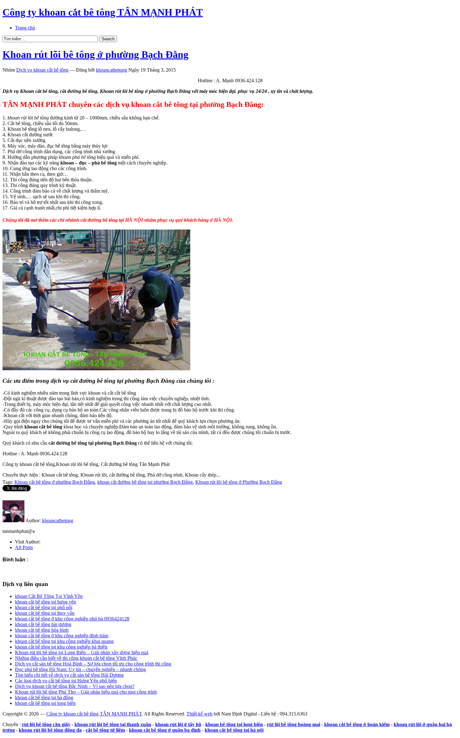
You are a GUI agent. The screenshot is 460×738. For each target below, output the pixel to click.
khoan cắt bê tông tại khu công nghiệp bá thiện (61, 647)
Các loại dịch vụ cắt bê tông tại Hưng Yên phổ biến (66, 680)
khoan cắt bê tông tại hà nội (234, 730)
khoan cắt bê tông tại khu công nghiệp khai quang (64, 641)
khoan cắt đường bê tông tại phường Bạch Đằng (145, 482)
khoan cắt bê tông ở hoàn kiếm (357, 724)
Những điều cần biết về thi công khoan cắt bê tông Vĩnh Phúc (76, 658)
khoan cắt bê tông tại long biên (45, 703)
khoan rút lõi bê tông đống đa (50, 730)
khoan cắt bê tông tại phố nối (43, 607)
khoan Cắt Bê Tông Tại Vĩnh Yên (49, 596)
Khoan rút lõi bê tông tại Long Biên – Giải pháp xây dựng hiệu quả (81, 652)
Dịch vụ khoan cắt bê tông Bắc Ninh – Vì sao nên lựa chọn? (75, 686)
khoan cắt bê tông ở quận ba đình (165, 730)
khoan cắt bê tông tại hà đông (44, 697)
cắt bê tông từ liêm (105, 730)
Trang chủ (25, 27)
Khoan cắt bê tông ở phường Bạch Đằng (54, 482)
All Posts (24, 547)
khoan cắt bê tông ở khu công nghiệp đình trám (61, 635)
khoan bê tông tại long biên (234, 724)
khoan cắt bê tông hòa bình (42, 630)
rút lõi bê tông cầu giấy (46, 724)
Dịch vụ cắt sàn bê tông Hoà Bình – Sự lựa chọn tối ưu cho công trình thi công (93, 663)
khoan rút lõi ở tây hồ (178, 724)
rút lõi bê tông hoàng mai (293, 724)
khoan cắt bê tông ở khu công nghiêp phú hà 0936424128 (72, 618)
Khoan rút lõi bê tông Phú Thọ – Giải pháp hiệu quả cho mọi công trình (86, 692)
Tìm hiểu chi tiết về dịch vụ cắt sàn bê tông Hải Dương (69, 675)
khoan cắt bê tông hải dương (43, 624)
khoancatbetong (111, 70)
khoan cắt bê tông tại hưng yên (45, 601)
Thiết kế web (199, 713)
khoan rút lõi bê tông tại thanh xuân (112, 724)
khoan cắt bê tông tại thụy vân (44, 613)
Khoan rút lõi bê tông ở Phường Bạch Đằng (238, 482)
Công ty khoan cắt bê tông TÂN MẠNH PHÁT (103, 12)
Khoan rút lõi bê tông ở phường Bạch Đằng (95, 54)
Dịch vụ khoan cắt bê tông (42, 70)
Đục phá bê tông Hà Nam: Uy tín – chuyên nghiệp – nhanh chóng (80, 669)
